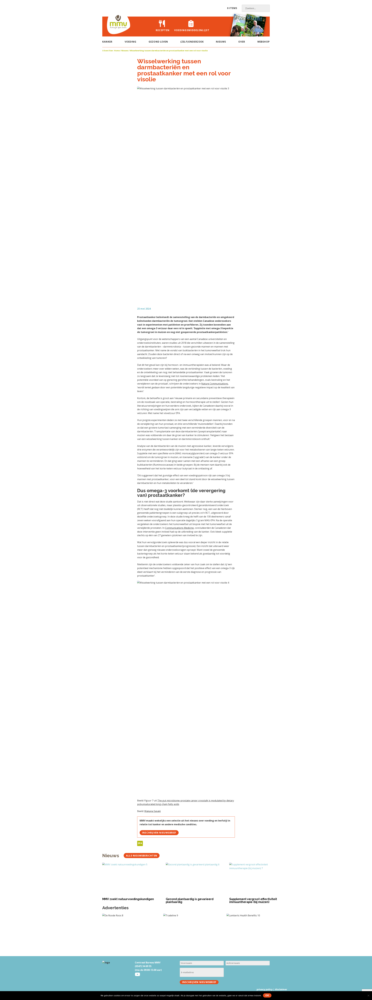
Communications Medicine (179, 527)
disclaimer (281, 989)
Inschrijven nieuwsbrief (159, 832)
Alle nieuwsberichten (141, 855)
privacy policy (264, 989)
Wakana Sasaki (152, 811)
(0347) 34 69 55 (143, 966)
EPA (140, 843)
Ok (267, 995)
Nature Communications (214, 383)
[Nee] (368, 995)
